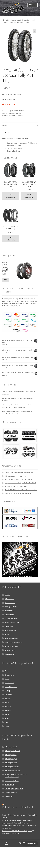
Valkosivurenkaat (11, 793)
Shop (12, 20)
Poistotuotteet (10, 630)
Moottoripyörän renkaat (22, 20)
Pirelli (7, 718)
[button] (34, 31)
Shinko (7, 726)
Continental (9, 683)
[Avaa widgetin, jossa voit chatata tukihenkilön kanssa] (29, 843)
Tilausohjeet (9, 785)
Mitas (7, 714)
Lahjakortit (9, 626)
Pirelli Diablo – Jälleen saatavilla (13, 826)
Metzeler (8, 706)
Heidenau (8, 695)
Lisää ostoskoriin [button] (10, 195)
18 (16, 115)
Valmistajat (9, 796)
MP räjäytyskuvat (11, 747)
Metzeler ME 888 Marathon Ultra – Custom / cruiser (21, 490)
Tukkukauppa (9, 611)
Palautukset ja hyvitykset (14, 642)
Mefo (7, 702)
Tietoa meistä (10, 650)
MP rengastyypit (11, 759)
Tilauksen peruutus (11, 646)
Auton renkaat (10, 603)
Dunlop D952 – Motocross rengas (13, 815)
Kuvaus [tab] (4, 125)
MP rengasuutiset (11, 763)
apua (15, 407)
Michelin (8, 710)
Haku (20, 843)
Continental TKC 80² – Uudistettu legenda (18, 493)
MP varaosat (9, 599)
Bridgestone (9, 675)
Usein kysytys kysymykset (14, 789)
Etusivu (7, 20)
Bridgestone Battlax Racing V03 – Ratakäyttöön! (20, 483)
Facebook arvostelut (12, 622)
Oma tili (6, 843)
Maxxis (7, 699)
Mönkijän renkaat (11, 607)
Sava (6, 722)
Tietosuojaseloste (11, 638)
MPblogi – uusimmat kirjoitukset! (18, 807)
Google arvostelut (11, 618)
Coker (7, 679)
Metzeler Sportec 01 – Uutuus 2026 (15, 486)
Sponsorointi (9, 615)
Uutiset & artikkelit (12, 781)
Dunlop (7, 691)
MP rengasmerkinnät (12, 751)
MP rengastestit (11, 755)
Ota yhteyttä (9, 654)
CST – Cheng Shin (11, 687)
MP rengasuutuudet (12, 767)
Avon (7, 671)
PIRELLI (20, 115)
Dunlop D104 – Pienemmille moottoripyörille (19, 472)
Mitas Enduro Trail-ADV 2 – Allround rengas (18, 479)
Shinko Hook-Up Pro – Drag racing (15, 476)
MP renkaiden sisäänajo (13, 771)
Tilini (7, 634)
